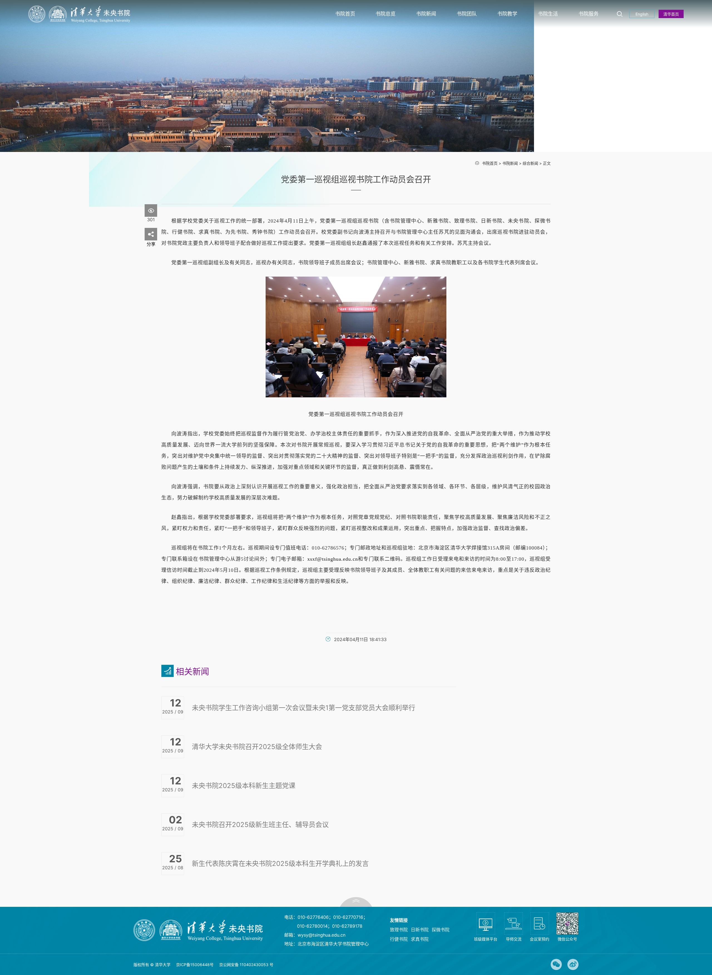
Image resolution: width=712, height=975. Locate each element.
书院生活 (548, 14)
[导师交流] (513, 930)
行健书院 (399, 939)
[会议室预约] (539, 930)
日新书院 (420, 929)
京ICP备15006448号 (195, 964)
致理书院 (399, 929)
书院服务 (588, 14)
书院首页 (345, 14)
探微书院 (440, 929)
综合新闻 (530, 163)
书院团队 (467, 14)
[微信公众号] (567, 930)
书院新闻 (426, 14)
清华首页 (671, 14)
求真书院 (420, 939)
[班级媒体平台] (485, 930)
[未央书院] (79, 14)
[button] (356, 902)
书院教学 (507, 14)
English (642, 14)
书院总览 (385, 14)
